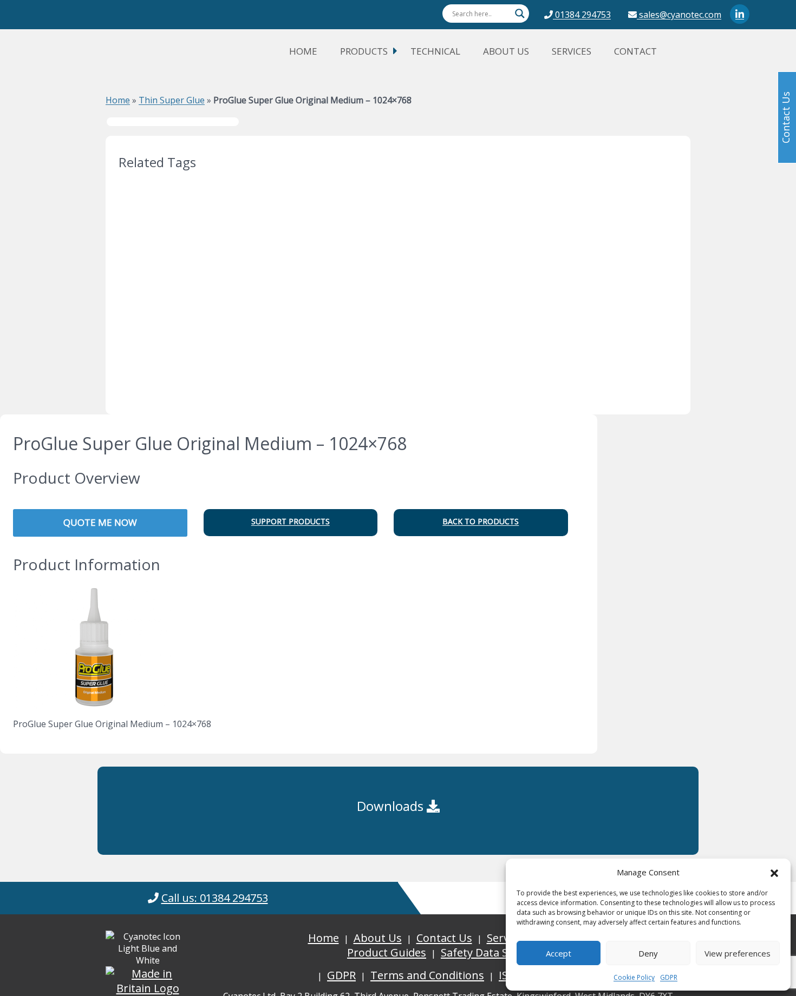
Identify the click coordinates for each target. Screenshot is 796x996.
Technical (435, 51)
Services (571, 51)
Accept (558, 953)
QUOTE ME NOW (100, 522)
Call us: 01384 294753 (214, 898)
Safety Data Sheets (489, 952)
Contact (635, 51)
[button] (774, 872)
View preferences (737, 953)
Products (364, 51)
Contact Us (444, 938)
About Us (506, 51)
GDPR (668, 977)
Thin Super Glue (172, 100)
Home (303, 51)
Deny (648, 953)
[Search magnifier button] (519, 13)
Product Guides (386, 952)
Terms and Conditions (427, 975)
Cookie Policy (634, 977)
